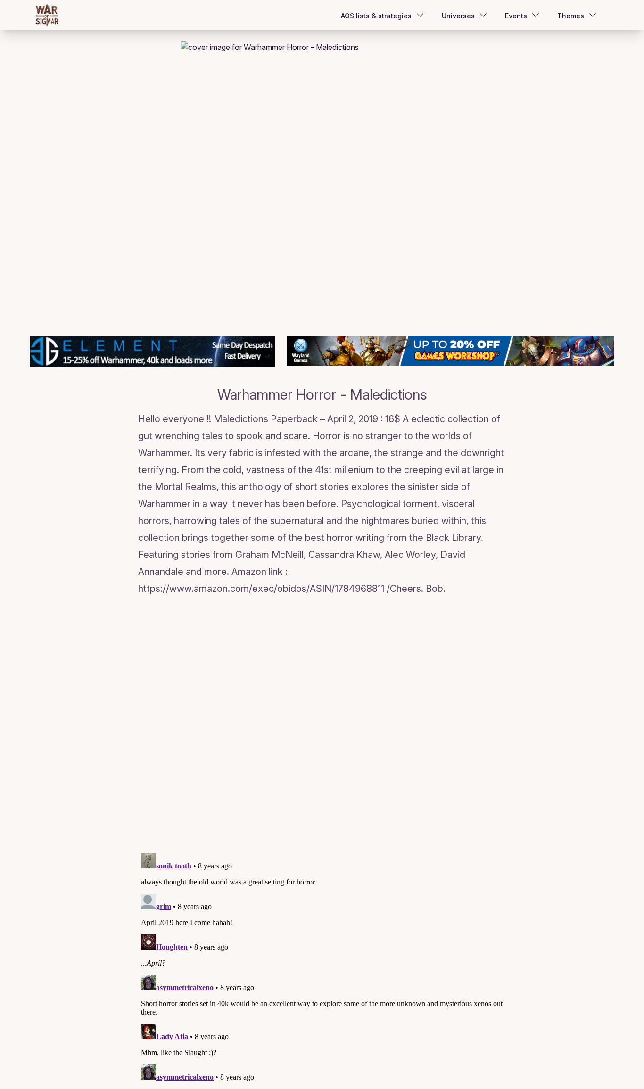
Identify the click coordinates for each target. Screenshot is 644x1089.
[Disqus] (322, 726)
